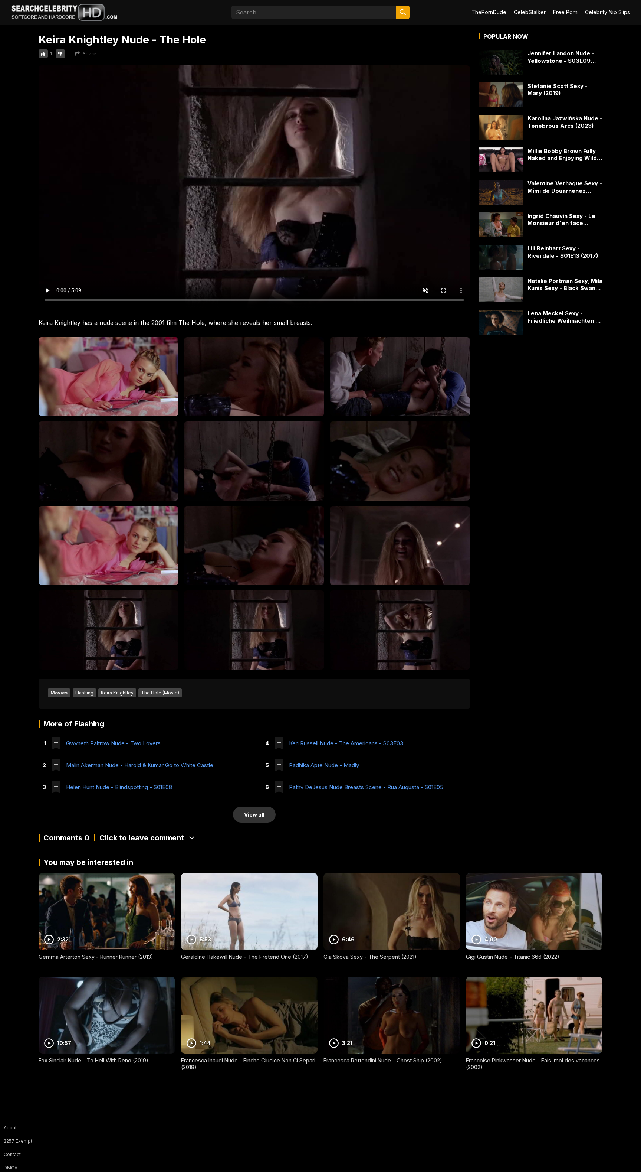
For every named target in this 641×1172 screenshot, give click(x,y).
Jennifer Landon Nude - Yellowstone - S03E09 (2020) (560, 57)
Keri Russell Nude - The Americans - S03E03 (346, 743)
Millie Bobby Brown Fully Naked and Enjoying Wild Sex (562, 154)
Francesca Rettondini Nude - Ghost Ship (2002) (382, 1060)
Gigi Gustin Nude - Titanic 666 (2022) (512, 957)
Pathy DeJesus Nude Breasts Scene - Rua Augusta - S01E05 (366, 787)
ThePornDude (488, 12)
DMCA (10, 1168)
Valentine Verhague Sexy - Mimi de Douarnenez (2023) (564, 187)
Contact (12, 1154)
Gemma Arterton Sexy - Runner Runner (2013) (96, 957)
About (10, 1127)
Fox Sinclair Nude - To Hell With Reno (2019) (93, 1060)
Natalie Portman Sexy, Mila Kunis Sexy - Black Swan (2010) (564, 284)
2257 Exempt (18, 1141)
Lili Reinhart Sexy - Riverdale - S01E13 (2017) (562, 252)
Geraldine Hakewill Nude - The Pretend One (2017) (244, 957)
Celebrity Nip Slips (607, 12)
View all (254, 814)
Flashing (84, 693)
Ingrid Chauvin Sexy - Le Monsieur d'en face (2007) (561, 219)
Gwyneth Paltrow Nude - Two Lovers (113, 743)
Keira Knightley (117, 693)
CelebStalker (530, 12)
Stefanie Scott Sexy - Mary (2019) (557, 89)
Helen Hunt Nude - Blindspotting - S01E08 (119, 787)
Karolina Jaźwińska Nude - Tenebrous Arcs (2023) (564, 122)
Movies (59, 693)
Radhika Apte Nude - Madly (324, 765)
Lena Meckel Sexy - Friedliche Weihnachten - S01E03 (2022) (562, 317)
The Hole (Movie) (160, 693)
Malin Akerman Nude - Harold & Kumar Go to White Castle (139, 765)
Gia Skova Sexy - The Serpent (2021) (370, 957)
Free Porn (565, 12)
